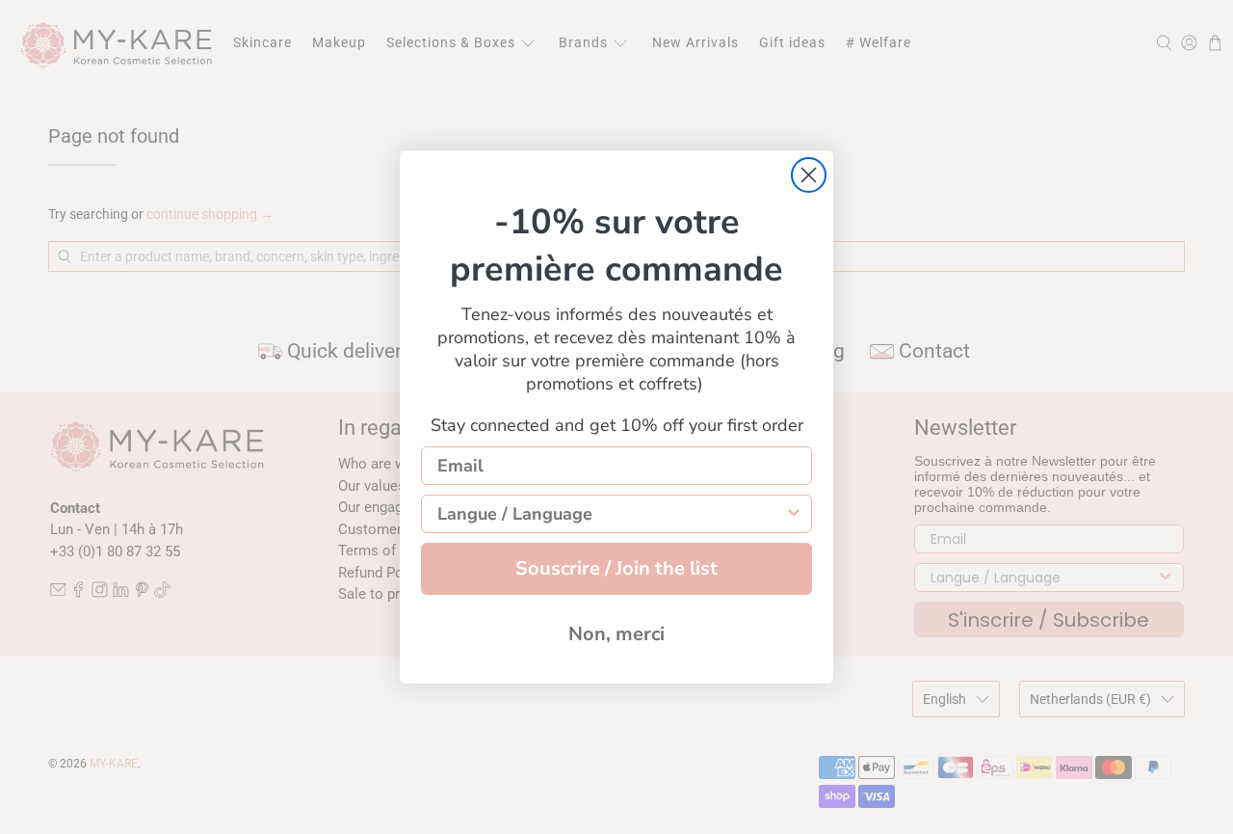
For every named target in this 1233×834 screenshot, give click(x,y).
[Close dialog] (809, 175)
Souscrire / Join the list (616, 568)
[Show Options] (793, 514)
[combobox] (610, 514)
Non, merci (616, 634)
